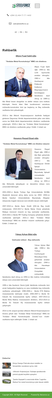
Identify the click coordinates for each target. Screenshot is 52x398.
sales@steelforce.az (21, 24)
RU (26, 32)
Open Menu (37, 5)
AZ (16, 32)
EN (21, 32)
